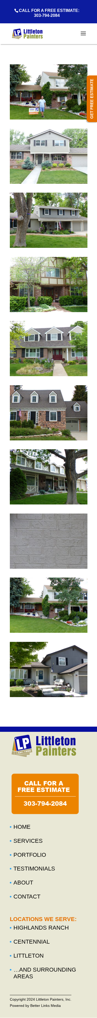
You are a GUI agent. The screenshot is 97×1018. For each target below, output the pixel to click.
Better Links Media (45, 1005)
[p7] (48, 503)
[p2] (48, 182)
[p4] (48, 310)
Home (22, 827)
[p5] (48, 374)
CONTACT (26, 896)
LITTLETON (28, 955)
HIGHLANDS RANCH (41, 927)
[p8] (48, 567)
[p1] (48, 118)
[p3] (48, 246)
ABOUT (23, 882)
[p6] (48, 438)
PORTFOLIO (29, 855)
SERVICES (28, 841)
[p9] (48, 631)
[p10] (48, 695)
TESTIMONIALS (34, 868)
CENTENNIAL (31, 941)
